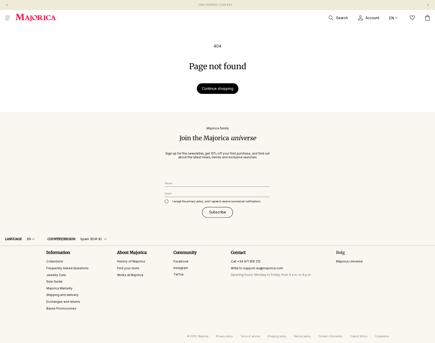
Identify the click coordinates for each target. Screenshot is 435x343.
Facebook (181, 261)
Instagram (180, 268)
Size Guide (54, 281)
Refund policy (302, 336)
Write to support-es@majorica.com (257, 268)
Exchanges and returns (63, 301)
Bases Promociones (61, 308)
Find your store (128, 268)
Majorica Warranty (59, 288)
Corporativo (382, 336)
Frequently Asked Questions (67, 268)
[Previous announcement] (6, 5)
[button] (7, 17)
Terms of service (250, 336)
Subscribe (217, 212)
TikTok (178, 274)
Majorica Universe (349, 261)
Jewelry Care (56, 275)
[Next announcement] (428, 5)
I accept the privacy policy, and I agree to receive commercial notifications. (216, 201)
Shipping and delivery (62, 295)
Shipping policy (276, 336)
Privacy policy (224, 336)
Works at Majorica (130, 275)
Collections (54, 261)
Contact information (330, 336)
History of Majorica (131, 261)
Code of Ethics (358, 336)
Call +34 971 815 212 (246, 261)
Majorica (203, 336)
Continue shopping (217, 88)
